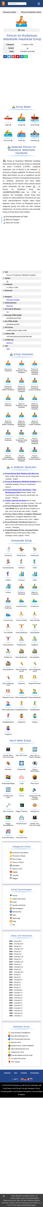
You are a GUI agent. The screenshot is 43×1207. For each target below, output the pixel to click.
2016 (11, 977)
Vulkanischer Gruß (16, 1052)
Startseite (7, 1073)
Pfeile (12, 921)
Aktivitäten (14, 865)
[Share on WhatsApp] (26, 56)
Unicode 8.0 (18, 990)
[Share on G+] (13, 56)
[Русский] (31, 1079)
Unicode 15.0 (18, 944)
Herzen (13, 895)
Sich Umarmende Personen (19, 1039)
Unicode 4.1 (18, 1005)
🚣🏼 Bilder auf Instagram (11, 219)
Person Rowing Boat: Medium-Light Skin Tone (22, 473)
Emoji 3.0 (17, 982)
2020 (11, 951)
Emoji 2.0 (17, 985)
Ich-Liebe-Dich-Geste (17, 1058)
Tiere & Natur (15, 859)
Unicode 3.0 (18, 1013)
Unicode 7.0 (18, 992)
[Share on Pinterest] (18, 56)
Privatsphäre (34, 1073)
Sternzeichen (15, 911)
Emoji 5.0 (17, 974)
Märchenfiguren (16, 908)
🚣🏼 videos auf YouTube (11, 222)
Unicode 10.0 (18, 972)
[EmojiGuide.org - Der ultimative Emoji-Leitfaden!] (4, 3)
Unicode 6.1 (18, 995)
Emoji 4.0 (17, 977)
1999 (11, 1013)
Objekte (13, 872)
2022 (11, 941)
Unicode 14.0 (18, 949)
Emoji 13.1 (17, 951)
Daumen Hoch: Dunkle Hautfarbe (21, 1045)
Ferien (13, 902)
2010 (11, 998)
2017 (11, 972)
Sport (12, 915)
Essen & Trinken (16, 862)
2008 (11, 1003)
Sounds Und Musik (17, 905)
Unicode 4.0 (18, 1008)
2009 (11, 1000)
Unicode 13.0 (18, 957)
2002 (11, 1010)
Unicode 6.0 (18, 998)
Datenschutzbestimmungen (26, 1205)
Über (15, 1073)
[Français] (28, 1079)
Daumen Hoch (14, 1042)
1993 (11, 1016)
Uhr (12, 924)
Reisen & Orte (16, 868)
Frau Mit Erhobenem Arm (18, 1036)
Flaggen (13, 878)
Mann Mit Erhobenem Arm (18, 1048)
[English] (22, 1079)
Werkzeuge (15, 918)
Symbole (14, 875)
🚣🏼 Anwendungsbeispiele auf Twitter (15, 216)
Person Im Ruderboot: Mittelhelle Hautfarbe (21, 481)
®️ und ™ (14, 1079)
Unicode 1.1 (18, 1016)
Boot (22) (9, 306)
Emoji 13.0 (17, 954)
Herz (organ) (14, 1061)
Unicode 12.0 (18, 962)
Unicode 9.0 (18, 980)
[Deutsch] (25, 1079)
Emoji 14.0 (17, 946)
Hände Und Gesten (17, 898)
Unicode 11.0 (18, 967)
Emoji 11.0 (17, 969)
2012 (11, 995)
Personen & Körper (9, 12)
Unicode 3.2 (18, 1010)
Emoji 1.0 (28, 164)
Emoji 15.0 (17, 941)
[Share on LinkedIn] (22, 56)
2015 (14, 164)
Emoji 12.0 (17, 964)
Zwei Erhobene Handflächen (19, 1032)
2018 (11, 967)
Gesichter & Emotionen (18, 852)
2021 (11, 946)
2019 (11, 959)
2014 (11, 992)
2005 (11, 1005)
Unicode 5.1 (18, 1003)
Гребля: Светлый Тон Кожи (15, 500)
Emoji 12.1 (17, 959)
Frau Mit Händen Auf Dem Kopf (20, 1055)
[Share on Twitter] (9, 56)
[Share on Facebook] (5, 56)
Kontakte (24, 1073)
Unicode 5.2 (18, 1000)
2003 (11, 1008)
